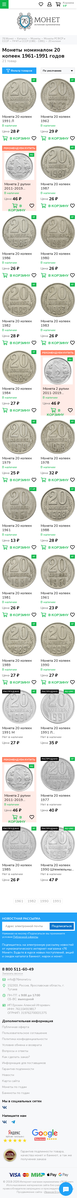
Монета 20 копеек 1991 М (17, 730)
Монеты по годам (14, 1087)
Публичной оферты (25, 937)
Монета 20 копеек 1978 (55, 460)
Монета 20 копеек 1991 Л (17, 119)
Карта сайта (11, 1081)
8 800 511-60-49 (18, 969)
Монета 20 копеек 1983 (55, 323)
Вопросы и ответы (15, 1051)
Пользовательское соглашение (24, 1033)
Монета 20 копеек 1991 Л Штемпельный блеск (57, 730)
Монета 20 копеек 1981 (17, 595)
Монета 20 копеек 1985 (17, 867)
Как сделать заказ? (16, 1057)
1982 (31, 901)
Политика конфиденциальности (24, 1039)
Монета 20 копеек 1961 (17, 528)
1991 (57, 901)
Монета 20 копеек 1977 (55, 797)
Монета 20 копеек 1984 (17, 391)
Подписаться (62, 926)
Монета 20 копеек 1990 (55, 663)
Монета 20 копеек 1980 (55, 256)
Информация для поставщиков (24, 1063)
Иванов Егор (52, 1192)
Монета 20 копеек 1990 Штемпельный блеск (57, 867)
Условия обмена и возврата (22, 1045)
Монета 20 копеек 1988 (55, 528)
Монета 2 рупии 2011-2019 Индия (17, 186)
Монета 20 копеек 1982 (17, 323)
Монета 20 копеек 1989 (17, 663)
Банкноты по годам (16, 1093)
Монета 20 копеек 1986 (17, 256)
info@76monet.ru (19, 979)
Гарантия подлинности (18, 1069)
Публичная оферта (15, 1027)
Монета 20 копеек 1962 (55, 119)
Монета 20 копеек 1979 (17, 460)
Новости (8, 1075)
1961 (19, 901)
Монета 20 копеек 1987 (55, 186)
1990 (44, 901)
